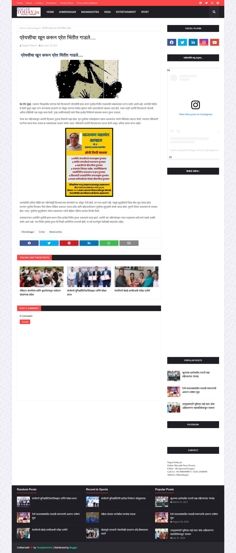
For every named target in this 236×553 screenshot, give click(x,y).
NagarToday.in (29, 45)
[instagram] (212, 3)
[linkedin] (193, 42)
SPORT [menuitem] (145, 11)
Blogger (73, 547)
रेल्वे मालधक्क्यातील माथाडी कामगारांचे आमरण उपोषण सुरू (199, 390)
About (29, 2)
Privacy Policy (66, 2)
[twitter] (206, 3)
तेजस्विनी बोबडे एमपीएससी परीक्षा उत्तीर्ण (132, 290)
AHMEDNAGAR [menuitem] (67, 11)
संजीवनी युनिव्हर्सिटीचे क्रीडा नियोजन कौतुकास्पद (123, 498)
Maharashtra (55, 231)
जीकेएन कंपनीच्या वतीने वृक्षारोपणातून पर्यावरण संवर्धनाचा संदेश (40, 292)
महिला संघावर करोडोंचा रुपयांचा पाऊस (118, 514)
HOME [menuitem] (50, 11)
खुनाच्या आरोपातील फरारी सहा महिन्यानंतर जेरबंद (196, 374)
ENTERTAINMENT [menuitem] (126, 11)
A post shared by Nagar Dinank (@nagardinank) (196, 150)
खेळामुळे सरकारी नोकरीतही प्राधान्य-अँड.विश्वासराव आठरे (124, 531)
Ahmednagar (33, 28)
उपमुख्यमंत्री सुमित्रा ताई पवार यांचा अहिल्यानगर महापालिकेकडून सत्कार (198, 406)
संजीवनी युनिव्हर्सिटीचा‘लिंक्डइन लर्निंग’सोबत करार (86, 292)
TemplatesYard (44, 547)
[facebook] (201, 3)
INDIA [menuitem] (107, 11)
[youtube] (214, 42)
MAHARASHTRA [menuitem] (90, 11)
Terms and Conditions (87, 2)
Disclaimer (51, 2)
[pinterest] (217, 3)
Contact (39, 2)
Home (20, 2)
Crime (42, 231)
